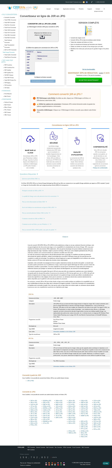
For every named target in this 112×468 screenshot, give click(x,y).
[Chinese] (58, 464)
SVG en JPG (84, 410)
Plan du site (23, 463)
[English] (46, 463)
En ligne (57, 9)
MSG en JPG (34, 423)
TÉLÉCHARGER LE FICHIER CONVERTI (42, 81)
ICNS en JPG (84, 412)
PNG (28, 68)
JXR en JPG (71, 400)
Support (89, 9)
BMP (28, 57)
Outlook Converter (40, 447)
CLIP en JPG (34, 417)
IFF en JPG (97, 402)
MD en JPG (84, 433)
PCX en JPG (97, 413)
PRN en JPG (59, 400)
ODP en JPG (84, 426)
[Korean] (55, 464)
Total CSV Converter (9, 32)
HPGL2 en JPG (98, 412)
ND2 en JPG (34, 419)
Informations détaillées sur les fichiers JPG (64, 366)
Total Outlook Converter (8, 41)
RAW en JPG (84, 423)
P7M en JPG (34, 425)
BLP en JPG (34, 415)
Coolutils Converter (9, 17)
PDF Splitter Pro (8, 72)
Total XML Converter (9, 35)
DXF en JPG (71, 408)
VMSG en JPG (72, 433)
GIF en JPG (71, 415)
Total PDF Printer (9, 77)
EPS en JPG (97, 429)
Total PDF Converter (9, 22)
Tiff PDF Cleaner (8, 75)
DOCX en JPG (97, 408)
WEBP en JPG (85, 415)
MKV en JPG (97, 425)
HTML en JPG (46, 406)
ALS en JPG (59, 412)
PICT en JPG (84, 413)
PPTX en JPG (97, 421)
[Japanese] (64, 464)
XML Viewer (7, 115)
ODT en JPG (71, 410)
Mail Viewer (7, 104)
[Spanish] (49, 463)
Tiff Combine (7, 85)
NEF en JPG (84, 421)
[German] (55, 463)
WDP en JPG (84, 402)
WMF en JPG (71, 413)
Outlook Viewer (8, 102)
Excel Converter (76, 447)
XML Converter (85, 447)
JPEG (28, 54)
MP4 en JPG (34, 412)
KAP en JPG (84, 404)
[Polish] (46, 464)
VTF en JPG (34, 406)
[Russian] (64, 463)
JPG (28, 73)
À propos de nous (99, 10)
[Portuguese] (52, 463)
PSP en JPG (71, 412)
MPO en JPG (59, 413)
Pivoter (40, 58)
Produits (81, 9)
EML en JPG (34, 421)
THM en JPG (97, 410)
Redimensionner (42, 56)
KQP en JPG (84, 406)
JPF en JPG (34, 413)
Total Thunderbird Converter (9, 46)
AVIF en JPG (71, 421)
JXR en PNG (30, 380)
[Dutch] (58, 463)
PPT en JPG (84, 428)
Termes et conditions (25, 465)
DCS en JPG (34, 408)
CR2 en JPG (84, 425)
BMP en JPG (59, 404)
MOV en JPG (97, 426)
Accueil (49, 9)
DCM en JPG (71, 406)
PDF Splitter (7, 70)
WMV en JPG (97, 423)
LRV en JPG (46, 419)
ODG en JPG (71, 423)
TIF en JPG (59, 415)
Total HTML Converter (10, 20)
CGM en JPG (84, 408)
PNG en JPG (59, 402)
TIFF (28, 59)
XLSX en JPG (34, 404)
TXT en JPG (46, 412)
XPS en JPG (97, 406)
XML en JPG (34, 402)
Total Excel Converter (10, 27)
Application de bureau (69, 9)
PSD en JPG (97, 415)
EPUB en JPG (84, 431)
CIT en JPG (71, 404)
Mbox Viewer (7, 107)
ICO (28, 65)
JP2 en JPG (59, 410)
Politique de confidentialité (100, 168)
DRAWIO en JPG (47, 421)
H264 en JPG (34, 410)
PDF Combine (8, 65)
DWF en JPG (46, 404)
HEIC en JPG (71, 417)
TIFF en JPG (59, 406)
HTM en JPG (71, 431)
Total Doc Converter (9, 25)
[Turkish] (49, 464)
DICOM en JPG (47, 400)
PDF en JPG (34, 400)
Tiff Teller (7, 87)
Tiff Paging (7, 82)
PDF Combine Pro (9, 67)
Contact (98, 9)
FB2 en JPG (84, 436)
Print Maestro (8, 93)
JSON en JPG (46, 410)
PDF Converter (31, 447)
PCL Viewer (7, 109)
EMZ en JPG (71, 402)
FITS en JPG (97, 400)
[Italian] (61, 463)
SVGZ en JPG (97, 417)
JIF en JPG (46, 423)
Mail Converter (50, 447)
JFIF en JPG (46, 415)
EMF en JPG (59, 417)
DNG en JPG (97, 419)
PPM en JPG (59, 408)
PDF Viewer (7, 112)
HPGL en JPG (97, 404)
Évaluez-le (65, 236)
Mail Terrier (7, 96)
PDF (28, 70)
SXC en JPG (84, 434)
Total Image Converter (9, 52)
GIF (28, 62)
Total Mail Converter (9, 37)
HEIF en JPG (71, 419)
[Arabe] (61, 464)
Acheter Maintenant (89, 80)
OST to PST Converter (10, 50)
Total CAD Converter (9, 30)
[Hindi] (52, 464)
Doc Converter (58, 447)
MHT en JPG (46, 413)
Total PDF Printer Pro (10, 80)
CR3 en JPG (84, 400)
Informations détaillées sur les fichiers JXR (64, 331)
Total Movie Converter (10, 57)
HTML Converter (67, 447)
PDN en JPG (46, 417)
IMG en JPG (46, 402)
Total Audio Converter (10, 54)
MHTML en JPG (47, 408)
